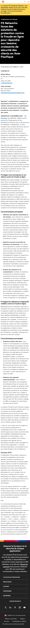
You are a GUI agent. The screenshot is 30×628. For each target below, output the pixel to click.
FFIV (19, 118)
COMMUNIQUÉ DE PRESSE (9, 19)
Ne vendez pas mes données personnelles (13, 624)
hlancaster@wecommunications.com (12, 93)
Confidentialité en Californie (19, 621)
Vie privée (6, 621)
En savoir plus (5, 13)
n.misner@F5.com (6, 83)
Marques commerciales (11, 618)
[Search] (25, 1)
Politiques (22, 618)
